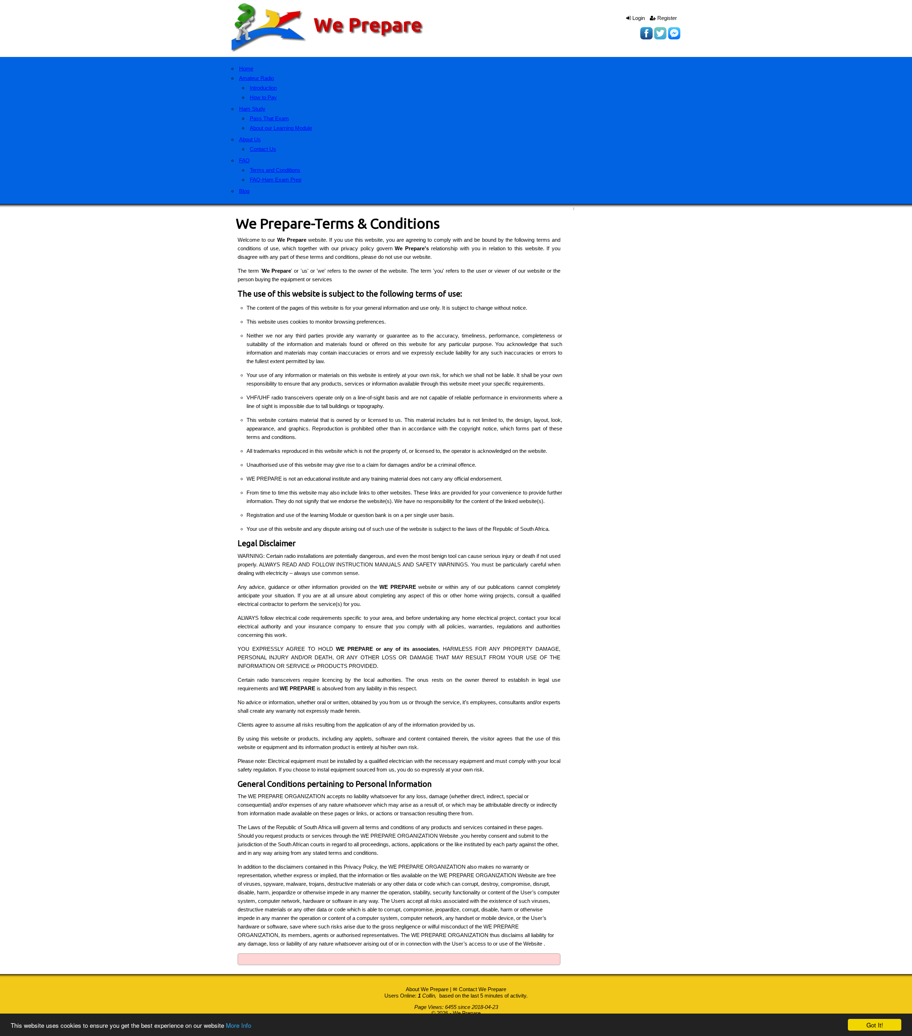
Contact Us (263, 149)
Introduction (263, 88)
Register (666, 18)
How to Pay (263, 97)
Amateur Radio (256, 78)
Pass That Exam (269, 118)
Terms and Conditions (275, 170)
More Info (238, 1025)
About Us (250, 139)
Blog (244, 191)
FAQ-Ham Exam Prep (275, 180)
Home (246, 69)
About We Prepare (427, 989)
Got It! (874, 1024)
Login (638, 18)
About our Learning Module (281, 128)
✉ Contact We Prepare (479, 989)
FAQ (244, 160)
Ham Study (252, 109)
